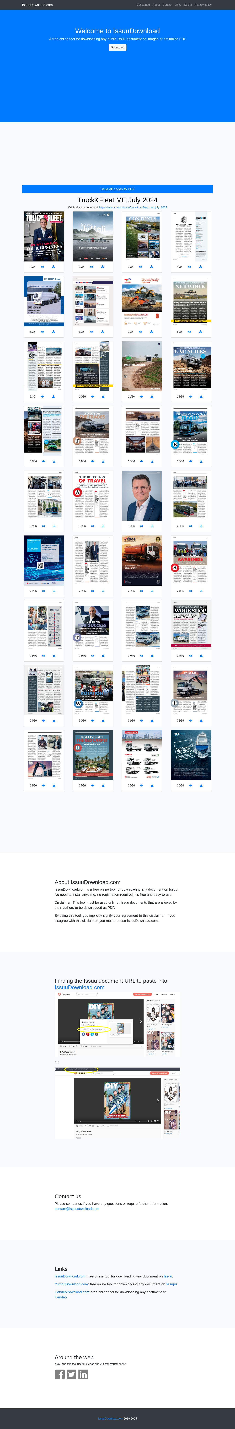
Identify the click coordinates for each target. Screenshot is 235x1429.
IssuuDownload (136, 31)
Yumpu (171, 1284)
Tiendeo (61, 1297)
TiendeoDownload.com (72, 1292)
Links (178, 4)
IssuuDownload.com (37, 5)
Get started (143, 4)
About (156, 4)
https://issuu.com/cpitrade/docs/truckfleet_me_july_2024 (133, 207)
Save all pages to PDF (117, 189)
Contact (167, 4)
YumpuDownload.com (71, 1284)
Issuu (121, 39)
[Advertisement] (117, 78)
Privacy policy (203, 4)
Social (188, 4)
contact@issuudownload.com (77, 1209)
